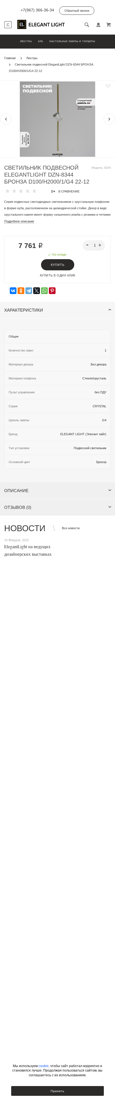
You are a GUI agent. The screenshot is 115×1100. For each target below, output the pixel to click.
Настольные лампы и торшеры (72, 41)
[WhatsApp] (44, 290)
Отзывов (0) (17, 507)
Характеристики (23, 310)
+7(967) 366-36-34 (37, 10)
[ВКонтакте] (13, 290)
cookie (44, 1066)
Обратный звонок (76, 10)
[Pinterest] (52, 290)
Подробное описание (19, 221)
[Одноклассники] (21, 290)
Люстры (26, 41)
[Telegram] (28, 290)
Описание (16, 490)
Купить (57, 264)
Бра (40, 41)
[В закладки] (108, 86)
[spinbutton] (94, 245)
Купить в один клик (57, 275)
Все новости (71, 528)
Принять (57, 1091)
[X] (36, 290)
